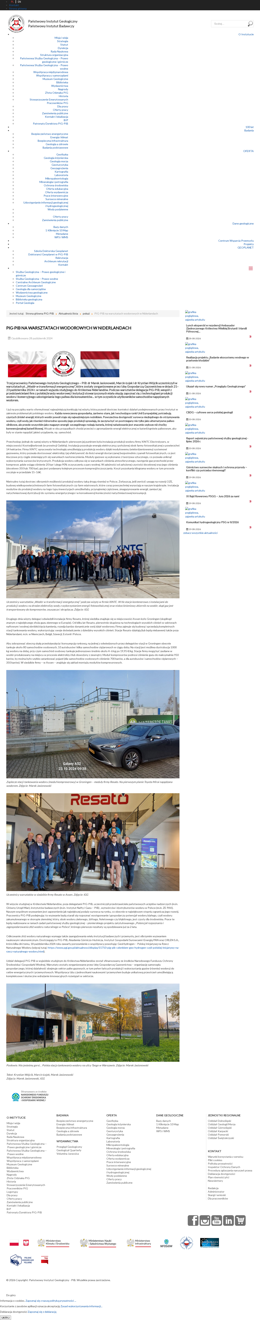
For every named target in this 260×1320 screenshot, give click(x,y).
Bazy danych (60, 226)
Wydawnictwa (59, 85)
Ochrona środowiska (56, 185)
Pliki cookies (215, 1160)
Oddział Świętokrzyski (221, 1138)
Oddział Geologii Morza (221, 1124)
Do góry (11, 1295)
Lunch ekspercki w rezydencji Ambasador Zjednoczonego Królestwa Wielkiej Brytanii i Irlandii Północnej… (216, 328)
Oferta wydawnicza (56, 192)
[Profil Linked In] (228, 1220)
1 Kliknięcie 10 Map (56, 230)
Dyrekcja (63, 48)
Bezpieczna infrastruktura (53, 140)
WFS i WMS (61, 237)
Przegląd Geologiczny (69, 1146)
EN (19, 1)
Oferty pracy (60, 109)
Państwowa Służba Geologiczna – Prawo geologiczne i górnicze (44, 60)
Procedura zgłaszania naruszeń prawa (230, 1170)
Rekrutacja (61, 257)
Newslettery (215, 1180)
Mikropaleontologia (56, 178)
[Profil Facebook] (193, 1220)
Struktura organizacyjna (54, 54)
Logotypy (12, 1191)
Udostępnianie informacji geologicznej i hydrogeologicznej (45, 204)
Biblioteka (62, 82)
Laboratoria (61, 175)
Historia (63, 96)
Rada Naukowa (59, 51)
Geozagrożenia (59, 168)
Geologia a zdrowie (57, 144)
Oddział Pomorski (218, 1134)
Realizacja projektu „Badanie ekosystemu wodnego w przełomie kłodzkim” (217, 359)
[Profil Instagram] (205, 1220)
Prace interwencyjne (56, 195)
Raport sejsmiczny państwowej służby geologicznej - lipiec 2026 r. (217, 440)
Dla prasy (62, 106)
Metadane (62, 233)
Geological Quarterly (69, 1150)
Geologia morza (59, 161)
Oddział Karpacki (218, 1131)
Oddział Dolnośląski (219, 1120)
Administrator (216, 1191)
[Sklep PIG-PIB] (240, 1220)
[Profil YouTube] (216, 1220)
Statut (64, 44)
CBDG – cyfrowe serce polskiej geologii (209, 412)
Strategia (62, 41)
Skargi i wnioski (217, 1195)
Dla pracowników (218, 1198)
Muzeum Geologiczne (55, 78)
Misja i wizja (61, 37)
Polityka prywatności (220, 1163)
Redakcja (213, 1188)
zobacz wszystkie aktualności (200, 532)
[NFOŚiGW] (166, 1240)
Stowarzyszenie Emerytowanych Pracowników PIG (49, 101)
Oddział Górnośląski (220, 1127)
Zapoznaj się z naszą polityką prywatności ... (51, 1300)
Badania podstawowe (55, 147)
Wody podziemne (58, 209)
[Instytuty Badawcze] (186, 1242)
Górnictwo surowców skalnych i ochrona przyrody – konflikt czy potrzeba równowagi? (216, 469)
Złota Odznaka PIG (56, 92)
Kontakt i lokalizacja (56, 116)
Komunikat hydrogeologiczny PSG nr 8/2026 (212, 522)
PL (12, 1)
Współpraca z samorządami (52, 75)
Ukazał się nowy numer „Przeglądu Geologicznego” (216, 386)
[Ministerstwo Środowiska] (53, 1242)
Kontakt (63, 264)
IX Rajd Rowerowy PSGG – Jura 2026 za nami (212, 496)
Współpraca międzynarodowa (50, 72)
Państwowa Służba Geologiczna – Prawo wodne (27, 1152)
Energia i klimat (59, 137)
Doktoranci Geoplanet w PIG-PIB (48, 254)
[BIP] (44, 1257)
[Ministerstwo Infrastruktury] (139, 1242)
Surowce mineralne (56, 199)
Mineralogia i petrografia (53, 181)
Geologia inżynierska (56, 157)
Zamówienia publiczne (55, 113)
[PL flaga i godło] (19, 1239)
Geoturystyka (60, 164)
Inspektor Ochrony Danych (224, 1167)
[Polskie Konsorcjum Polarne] (22, 1259)
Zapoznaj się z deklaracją (42, 1311)
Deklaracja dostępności (221, 1173)
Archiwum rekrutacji (56, 261)
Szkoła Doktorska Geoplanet (51, 251)
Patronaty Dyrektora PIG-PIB (50, 123)
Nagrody (63, 89)
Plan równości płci (218, 1177)
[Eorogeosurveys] (209, 1241)
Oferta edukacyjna (57, 188)
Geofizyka (62, 154)
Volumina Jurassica (68, 1153)
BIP (66, 120)
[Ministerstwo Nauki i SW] (98, 1242)
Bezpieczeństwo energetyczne (49, 133)
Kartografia (61, 171)
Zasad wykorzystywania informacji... (81, 1306)
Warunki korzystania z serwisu (225, 1156)
